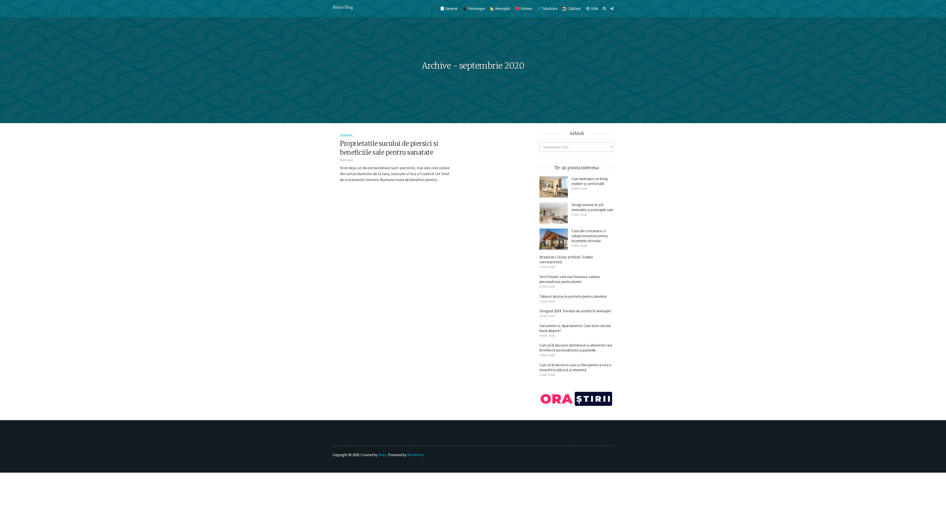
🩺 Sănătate (547, 8)
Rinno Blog (343, 7)
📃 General (448, 8)
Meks (382, 454)
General (346, 135)
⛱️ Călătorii (571, 8)
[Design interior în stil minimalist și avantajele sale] (554, 213)
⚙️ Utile (592, 8)
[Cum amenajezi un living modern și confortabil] (554, 187)
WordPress (415, 454)
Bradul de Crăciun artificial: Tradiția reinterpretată (566, 259)
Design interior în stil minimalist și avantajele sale (592, 207)
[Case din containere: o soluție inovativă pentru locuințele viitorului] (554, 239)
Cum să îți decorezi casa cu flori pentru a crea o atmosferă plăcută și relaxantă (575, 367)
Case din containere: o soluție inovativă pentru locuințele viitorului (590, 236)
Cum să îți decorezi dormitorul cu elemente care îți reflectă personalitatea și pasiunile (576, 347)
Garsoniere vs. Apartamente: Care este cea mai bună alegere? (575, 328)
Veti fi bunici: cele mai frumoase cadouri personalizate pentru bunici (570, 279)
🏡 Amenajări (500, 8)
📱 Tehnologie (473, 8)
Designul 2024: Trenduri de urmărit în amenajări (575, 311)
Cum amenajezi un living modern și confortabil (590, 181)
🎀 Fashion (523, 8)
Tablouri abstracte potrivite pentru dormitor (573, 296)
